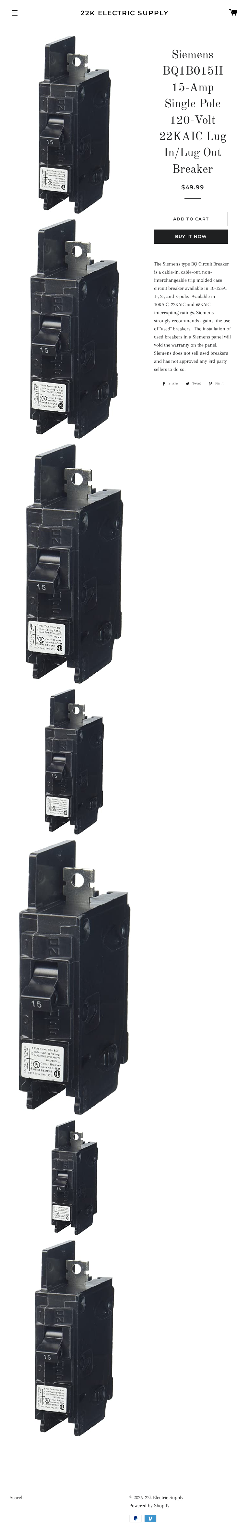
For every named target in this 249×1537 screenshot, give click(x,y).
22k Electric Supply (125, 13)
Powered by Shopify (149, 1505)
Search (17, 1497)
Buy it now (191, 236)
